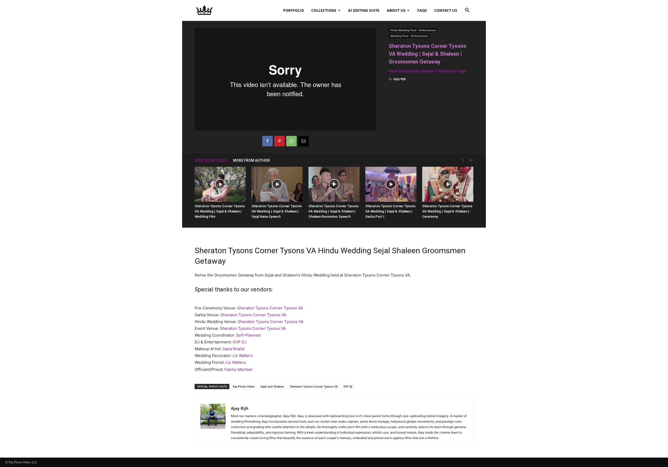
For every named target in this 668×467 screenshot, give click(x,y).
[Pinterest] (279, 141)
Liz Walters (242, 355)
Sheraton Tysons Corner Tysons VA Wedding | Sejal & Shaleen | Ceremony (447, 211)
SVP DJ (240, 341)
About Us (396, 10)
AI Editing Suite (363, 10)
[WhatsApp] (291, 141)
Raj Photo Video (244, 386)
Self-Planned (248, 335)
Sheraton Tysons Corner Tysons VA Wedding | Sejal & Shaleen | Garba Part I (390, 211)
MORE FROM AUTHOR (251, 160)
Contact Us (445, 10)
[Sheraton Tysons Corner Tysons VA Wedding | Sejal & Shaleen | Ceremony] (447, 184)
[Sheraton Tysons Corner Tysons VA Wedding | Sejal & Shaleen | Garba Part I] (390, 184)
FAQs (422, 10)
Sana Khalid (233, 348)
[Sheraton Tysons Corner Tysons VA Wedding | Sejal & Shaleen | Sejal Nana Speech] (277, 184)
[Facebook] (267, 141)
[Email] (303, 141)
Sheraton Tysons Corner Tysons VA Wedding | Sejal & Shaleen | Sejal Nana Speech (277, 211)
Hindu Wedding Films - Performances (413, 30)
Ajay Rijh (399, 79)
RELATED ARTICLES (211, 160)
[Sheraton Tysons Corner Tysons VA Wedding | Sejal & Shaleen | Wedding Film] (220, 184)
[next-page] (470, 160)
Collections (323, 10)
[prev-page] (463, 160)
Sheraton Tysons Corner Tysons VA (270, 307)
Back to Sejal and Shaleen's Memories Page (427, 70)
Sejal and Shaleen (272, 386)
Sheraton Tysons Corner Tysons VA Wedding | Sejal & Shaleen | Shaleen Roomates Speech (333, 211)
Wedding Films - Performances (409, 36)
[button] (467, 10)
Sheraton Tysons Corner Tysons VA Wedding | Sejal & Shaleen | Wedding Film (220, 211)
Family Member (238, 369)
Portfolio (293, 10)
